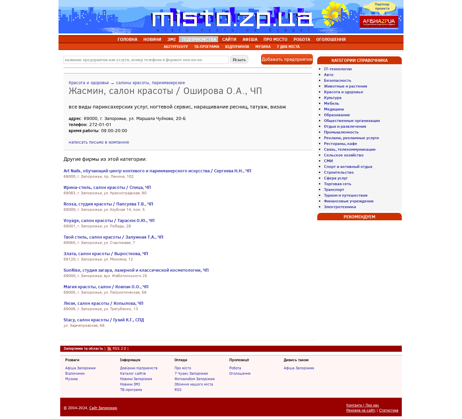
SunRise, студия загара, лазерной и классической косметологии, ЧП (136, 270)
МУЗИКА (263, 46)
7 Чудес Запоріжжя (191, 373)
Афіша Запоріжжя (80, 368)
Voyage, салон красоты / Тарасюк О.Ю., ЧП (109, 220)
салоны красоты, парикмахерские (150, 82)
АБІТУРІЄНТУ (176, 46)
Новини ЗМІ (130, 384)
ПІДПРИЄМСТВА (199, 39)
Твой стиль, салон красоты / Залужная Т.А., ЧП (113, 237)
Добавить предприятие (287, 59)
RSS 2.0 (119, 348)
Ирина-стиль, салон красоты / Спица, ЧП (107, 187)
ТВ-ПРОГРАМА (206, 46)
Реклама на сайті (360, 410)
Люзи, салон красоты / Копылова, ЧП (103, 303)
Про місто (183, 368)
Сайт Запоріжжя (103, 408)
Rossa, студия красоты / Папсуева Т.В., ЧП (108, 204)
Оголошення (240, 373)
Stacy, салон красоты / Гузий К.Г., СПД (104, 320)
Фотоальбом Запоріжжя (195, 378)
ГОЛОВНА (127, 39)
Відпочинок (75, 373)
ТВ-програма (131, 389)
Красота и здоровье (89, 82)
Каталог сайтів (133, 373)
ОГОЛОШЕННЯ (331, 39)
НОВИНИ (152, 39)
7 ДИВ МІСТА (288, 46)
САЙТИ (229, 39)
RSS (178, 389)
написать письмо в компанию (99, 142)
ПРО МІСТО (275, 39)
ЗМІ (171, 39)
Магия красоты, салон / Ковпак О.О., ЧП (106, 287)
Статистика (388, 410)
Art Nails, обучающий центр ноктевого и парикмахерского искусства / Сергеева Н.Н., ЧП (157, 171)
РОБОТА (302, 39)
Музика (71, 378)
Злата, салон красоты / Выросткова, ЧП (106, 253)
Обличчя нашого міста (194, 384)
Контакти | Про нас (362, 405)
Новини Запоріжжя (136, 378)
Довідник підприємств (139, 368)
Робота (235, 368)
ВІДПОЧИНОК (237, 46)
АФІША (249, 39)
